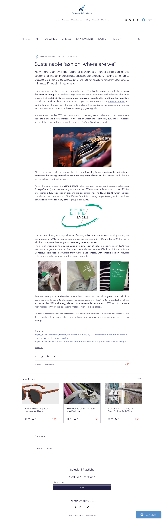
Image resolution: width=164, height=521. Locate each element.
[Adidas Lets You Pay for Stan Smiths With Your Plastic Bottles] (123, 393)
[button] (139, 39)
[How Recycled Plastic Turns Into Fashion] (82, 393)
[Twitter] (137, 20)
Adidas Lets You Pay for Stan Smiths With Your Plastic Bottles (121, 410)
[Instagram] (130, 20)
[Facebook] (133, 20)
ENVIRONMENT (84, 38)
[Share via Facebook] (36, 356)
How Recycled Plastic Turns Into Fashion (82, 410)
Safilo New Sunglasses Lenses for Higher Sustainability (37, 410)
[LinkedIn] (126, 20)
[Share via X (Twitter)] (42, 356)
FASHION (103, 38)
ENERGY (66, 38)
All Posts (26, 38)
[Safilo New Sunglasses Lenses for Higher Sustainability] (40, 393)
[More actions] (127, 56)
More (116, 38)
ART (38, 38)
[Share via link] (54, 356)
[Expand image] (49, 276)
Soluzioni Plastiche (82, 469)
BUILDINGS (51, 38)
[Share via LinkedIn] (48, 356)
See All (139, 378)
